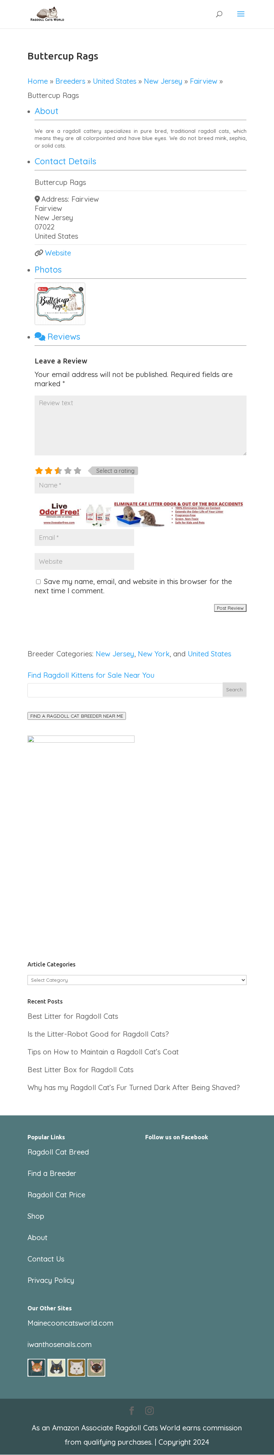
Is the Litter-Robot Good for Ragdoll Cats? (98, 1034)
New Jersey (163, 81)
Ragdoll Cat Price (56, 1194)
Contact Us (45, 1258)
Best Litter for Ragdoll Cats (72, 1016)
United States (114, 81)
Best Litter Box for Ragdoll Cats (80, 1069)
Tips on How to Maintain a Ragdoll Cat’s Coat (103, 1051)
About (47, 110)
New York (153, 653)
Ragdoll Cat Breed (58, 1151)
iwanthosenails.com (59, 1344)
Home (37, 81)
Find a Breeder (51, 1173)
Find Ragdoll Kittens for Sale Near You (90, 675)
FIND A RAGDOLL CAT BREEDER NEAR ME (76, 716)
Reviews (63, 336)
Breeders (70, 81)
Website (58, 252)
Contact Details (65, 161)
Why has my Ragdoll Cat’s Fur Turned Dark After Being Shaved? (133, 1087)
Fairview (203, 81)
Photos (48, 269)
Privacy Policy (50, 1280)
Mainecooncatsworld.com (70, 1323)
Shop (35, 1216)
